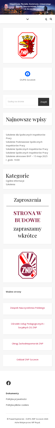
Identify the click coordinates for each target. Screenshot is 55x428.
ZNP (35, 327)
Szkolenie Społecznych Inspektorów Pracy (27, 149)
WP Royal (36, 422)
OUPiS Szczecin (27, 79)
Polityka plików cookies (17, 404)
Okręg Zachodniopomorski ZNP (27, 343)
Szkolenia (10, 184)
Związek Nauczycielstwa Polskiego (27, 307)
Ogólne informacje (15, 180)
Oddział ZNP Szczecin (27, 359)
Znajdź (43, 101)
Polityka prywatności (16, 399)
